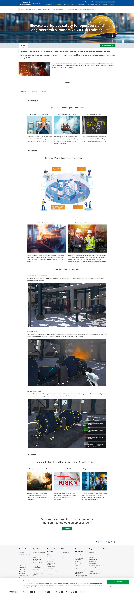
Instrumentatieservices (94, 573)
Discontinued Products (94, 565)
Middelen (63, 556)
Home (22, 9)
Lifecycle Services (51, 566)
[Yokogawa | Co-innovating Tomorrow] (25, 3)
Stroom (21, 561)
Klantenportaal (92, 563)
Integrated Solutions (31, 9)
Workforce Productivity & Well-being (39, 553)
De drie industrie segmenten (79, 559)
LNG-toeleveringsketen (24, 556)
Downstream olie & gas (24, 554)
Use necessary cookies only (117, 586)
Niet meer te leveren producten (52, 573)
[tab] (23, 91)
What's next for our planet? (79, 555)
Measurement (50, 559)
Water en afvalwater (24, 575)
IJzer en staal (22, 573)
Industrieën (49, 4)
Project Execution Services (51, 563)
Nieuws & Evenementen (60, 2)
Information (50, 554)
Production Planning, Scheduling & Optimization (38, 574)
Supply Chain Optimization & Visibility (38, 570)
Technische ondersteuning (92, 553)
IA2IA (76, 566)
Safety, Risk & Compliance (44, 9)
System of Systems (79, 563)
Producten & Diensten (69, 4)
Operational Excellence (38, 562)
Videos (62, 558)
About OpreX (78, 561)
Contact (112, 4)
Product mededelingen (52, 571)
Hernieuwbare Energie (24, 563)
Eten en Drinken (23, 569)
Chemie (21, 559)
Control (49, 557)
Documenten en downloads (65, 553)
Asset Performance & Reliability (38, 560)
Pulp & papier (22, 571)
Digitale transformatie (80, 568)
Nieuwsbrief (92, 568)
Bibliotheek (81, 4)
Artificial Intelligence (80, 570)
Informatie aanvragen (108, 45)
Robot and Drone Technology (79, 572)
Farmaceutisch (22, 567)
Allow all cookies (118, 581)
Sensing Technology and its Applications (81, 576)
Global (92, 2)
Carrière (77, 2)
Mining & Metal (22, 565)
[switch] (47, 592)
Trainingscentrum (93, 559)
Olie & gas (21, 552)
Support (105, 4)
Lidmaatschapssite (85, 2)
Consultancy (50, 561)
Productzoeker (92, 561)
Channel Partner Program (93, 570)
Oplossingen (58, 4)
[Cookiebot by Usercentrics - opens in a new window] (13, 592)
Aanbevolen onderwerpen (93, 4)
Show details (83, 592)
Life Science (50, 568)
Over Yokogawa (70, 2)
